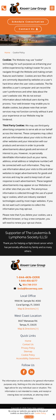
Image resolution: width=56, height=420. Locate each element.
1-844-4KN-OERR (28, 277)
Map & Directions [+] (28, 308)
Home (7, 52)
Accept (29, 417)
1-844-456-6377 (28, 280)
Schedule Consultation (28, 21)
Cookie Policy (40, 413)
